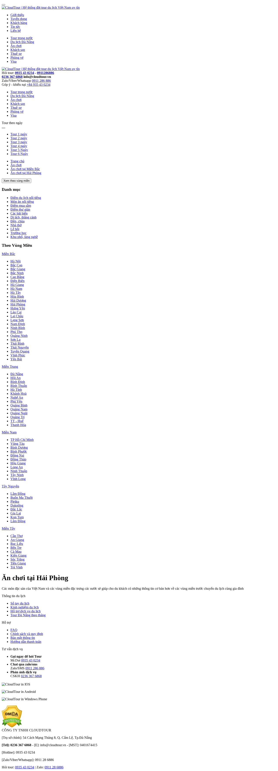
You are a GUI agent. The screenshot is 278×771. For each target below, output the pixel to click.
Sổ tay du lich (19, 603)
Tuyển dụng (18, 19)
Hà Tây (15, 292)
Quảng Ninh (19, 336)
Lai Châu (16, 316)
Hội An (15, 378)
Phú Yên (16, 401)
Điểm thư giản (20, 209)
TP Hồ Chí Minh (22, 440)
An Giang (17, 540)
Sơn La (15, 339)
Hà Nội (15, 261)
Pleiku (14, 501)
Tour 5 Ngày (19, 150)
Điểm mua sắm (20, 205)
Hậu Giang (18, 463)
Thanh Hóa (18, 425)
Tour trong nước (21, 38)
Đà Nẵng (16, 374)
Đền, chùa (17, 221)
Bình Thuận (18, 386)
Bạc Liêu (16, 544)
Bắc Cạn (16, 265)
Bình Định (17, 382)
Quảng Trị (17, 417)
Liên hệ (15, 30)
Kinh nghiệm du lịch (24, 607)
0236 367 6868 (12, 77)
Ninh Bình (17, 328)
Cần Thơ (16, 536)
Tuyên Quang (19, 351)
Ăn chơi (16, 46)
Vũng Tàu (17, 443)
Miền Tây (8, 528)
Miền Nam (9, 432)
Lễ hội (14, 229)
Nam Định (17, 324)
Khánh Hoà (18, 393)
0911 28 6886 (54, 767)
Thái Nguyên (19, 347)
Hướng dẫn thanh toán (25, 641)
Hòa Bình (17, 296)
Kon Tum (17, 517)
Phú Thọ (16, 332)
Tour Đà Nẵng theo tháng (28, 615)
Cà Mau (16, 551)
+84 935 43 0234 (38, 84)
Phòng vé (16, 57)
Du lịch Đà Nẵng (22, 42)
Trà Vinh (16, 567)
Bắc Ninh (17, 273)
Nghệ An (16, 397)
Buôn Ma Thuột (21, 497)
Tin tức (15, 27)
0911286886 (45, 73)
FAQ (13, 630)
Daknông (16, 505)
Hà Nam (16, 289)
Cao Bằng (17, 277)
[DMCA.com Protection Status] (12, 726)
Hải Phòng (17, 304)
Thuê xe (16, 53)
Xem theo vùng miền (16, 180)
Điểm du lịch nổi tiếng (25, 198)
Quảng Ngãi (18, 413)
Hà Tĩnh (16, 389)
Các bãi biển (19, 213)
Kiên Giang (18, 555)
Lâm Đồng (17, 494)
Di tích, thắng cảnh (23, 217)
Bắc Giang (17, 269)
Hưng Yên (17, 308)
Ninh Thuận (18, 471)
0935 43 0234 (24, 73)
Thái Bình (17, 343)
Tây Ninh (17, 475)
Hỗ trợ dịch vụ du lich (25, 611)
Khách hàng (18, 23)
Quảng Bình (18, 405)
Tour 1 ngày (18, 134)
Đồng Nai (17, 455)
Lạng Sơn (17, 320)
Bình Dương (19, 447)
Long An (16, 467)
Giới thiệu (17, 15)
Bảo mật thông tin (22, 638)
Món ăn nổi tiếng (22, 201)
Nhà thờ (16, 225)
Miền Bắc (8, 254)
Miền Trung (10, 366)
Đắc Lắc (16, 509)
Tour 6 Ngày (19, 154)
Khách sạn (17, 50)
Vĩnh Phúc (17, 355)
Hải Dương (18, 300)
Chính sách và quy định (26, 634)
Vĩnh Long (18, 479)
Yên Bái (16, 359)
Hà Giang (17, 285)
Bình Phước (18, 451)
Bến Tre (16, 547)
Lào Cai (16, 312)
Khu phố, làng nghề (24, 237)
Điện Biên (17, 281)
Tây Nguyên (10, 486)
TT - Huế (16, 421)
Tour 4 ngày (18, 146)
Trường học (18, 233)
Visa (13, 61)
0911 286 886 (41, 80)
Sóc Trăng (17, 559)
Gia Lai (15, 513)
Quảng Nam (18, 409)
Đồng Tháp (18, 459)
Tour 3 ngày (18, 142)
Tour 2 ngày (18, 138)
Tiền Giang (18, 563)
